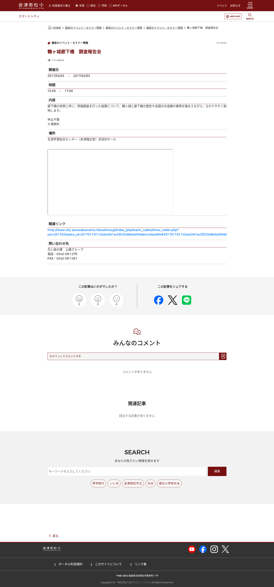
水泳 (150, 483)
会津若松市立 (133, 483)
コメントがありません (137, 372)
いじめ (114, 483)
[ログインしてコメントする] (222, 356)
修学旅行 (98, 483)
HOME (57, 28)
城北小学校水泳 (169, 483)
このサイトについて (108, 564)
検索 (217, 471)
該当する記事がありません (137, 416)
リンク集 (141, 564)
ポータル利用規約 (70, 564)
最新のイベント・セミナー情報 (83, 28)
